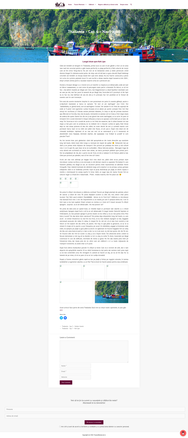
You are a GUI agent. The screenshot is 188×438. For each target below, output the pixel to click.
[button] (61, 178)
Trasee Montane (79, 4)
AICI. (61, 310)
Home (70, 4)
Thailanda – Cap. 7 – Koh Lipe (71, 328)
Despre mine (124, 4)
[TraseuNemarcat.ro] (60, 4)
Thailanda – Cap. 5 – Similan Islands (73, 326)
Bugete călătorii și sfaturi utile (108, 4)
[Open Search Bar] (131, 4)
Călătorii (91, 4)
